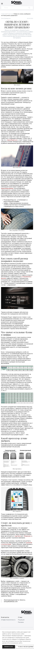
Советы (9, 14)
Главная (3, 14)
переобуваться (12, 140)
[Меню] (2, 3)
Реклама (21, 622)
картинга (18, 536)
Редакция (21, 620)
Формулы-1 (28, 536)
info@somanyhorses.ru (8, 620)
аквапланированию (7, 188)
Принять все (8, 646)
